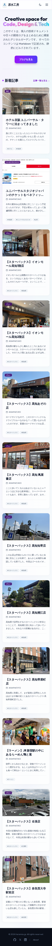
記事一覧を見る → (41, 80)
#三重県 (23, 846)
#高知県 (23, 291)
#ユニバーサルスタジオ (23, 220)
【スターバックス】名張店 (23, 821)
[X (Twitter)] (20, 940)
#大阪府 (18, 149)
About (36, 939)
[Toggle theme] (40, 4)
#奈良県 (23, 917)
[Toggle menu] (47, 5)
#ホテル (9, 149)
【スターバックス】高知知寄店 (26, 545)
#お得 (36, 220)
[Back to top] (46, 940)
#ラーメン (10, 779)
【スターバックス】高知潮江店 (26, 612)
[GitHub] (14, 939)
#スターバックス (12, 291)
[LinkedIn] (25, 939)
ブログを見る (26, 59)
